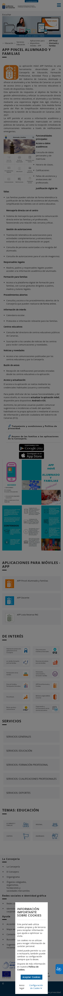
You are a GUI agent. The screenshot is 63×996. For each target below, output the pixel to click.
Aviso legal (21, 987)
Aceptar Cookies (31, 977)
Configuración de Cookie (36, 987)
